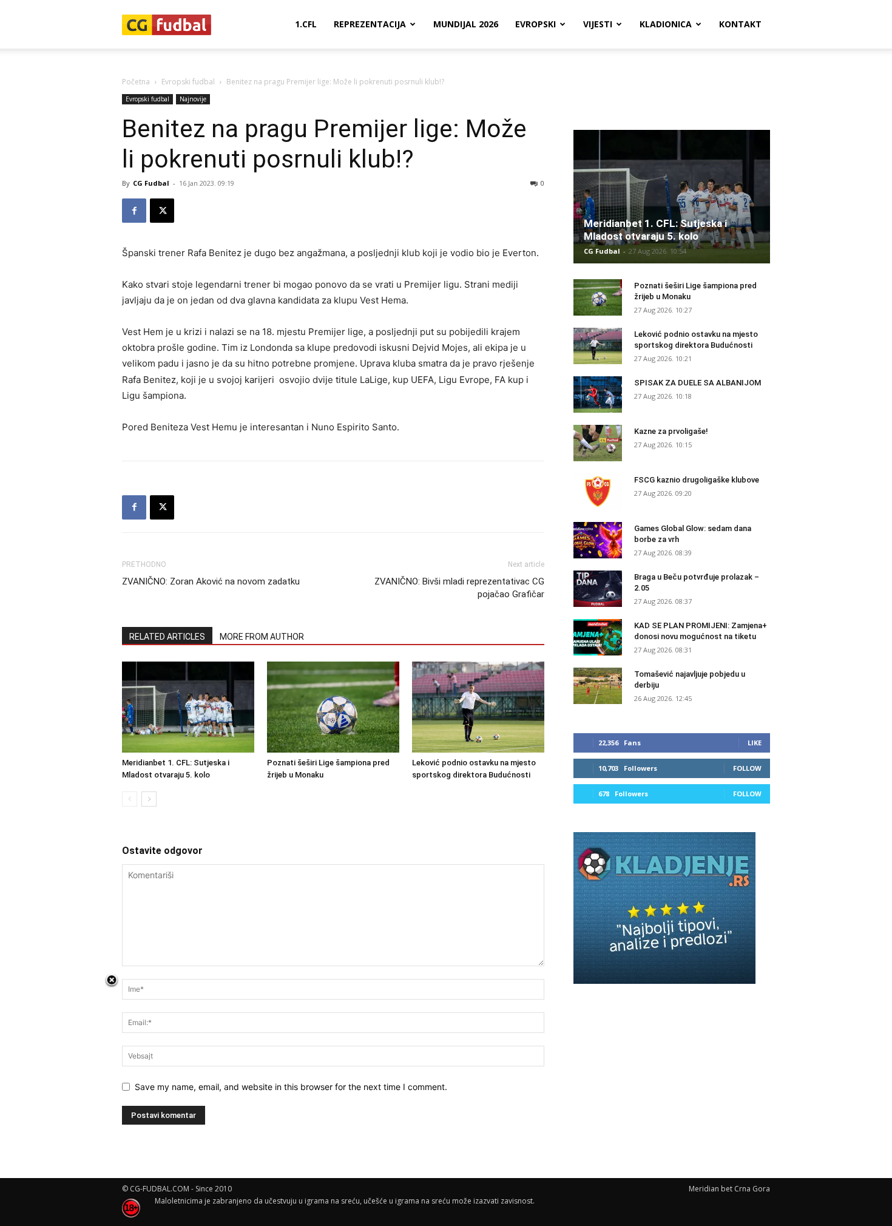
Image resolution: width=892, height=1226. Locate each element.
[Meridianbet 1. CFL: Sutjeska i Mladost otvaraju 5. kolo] (188, 707)
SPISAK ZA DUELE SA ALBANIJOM (697, 382)
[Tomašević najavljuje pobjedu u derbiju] (597, 686)
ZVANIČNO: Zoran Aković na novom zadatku (211, 581)
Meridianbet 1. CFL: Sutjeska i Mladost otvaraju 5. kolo (655, 229)
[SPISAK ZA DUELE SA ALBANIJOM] (597, 394)
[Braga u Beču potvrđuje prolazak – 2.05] (597, 589)
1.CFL (306, 24)
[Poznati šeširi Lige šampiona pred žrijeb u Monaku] (333, 707)
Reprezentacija (370, 24)
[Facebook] (134, 210)
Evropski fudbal (188, 81)
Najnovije (193, 99)
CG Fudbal (151, 183)
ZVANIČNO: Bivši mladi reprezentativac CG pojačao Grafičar (459, 588)
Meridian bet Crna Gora (729, 1189)
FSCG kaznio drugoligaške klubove (696, 479)
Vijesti (597, 24)
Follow (747, 768)
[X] (162, 210)
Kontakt (740, 24)
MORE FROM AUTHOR (262, 637)
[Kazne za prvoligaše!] (597, 443)
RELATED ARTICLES (167, 637)
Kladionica (666, 24)
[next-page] (149, 799)
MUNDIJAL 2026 (465, 24)
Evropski (535, 24)
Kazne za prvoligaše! (671, 431)
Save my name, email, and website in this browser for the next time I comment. (291, 1087)
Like (755, 742)
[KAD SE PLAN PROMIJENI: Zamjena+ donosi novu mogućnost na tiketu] (597, 637)
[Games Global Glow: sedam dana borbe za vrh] (597, 540)
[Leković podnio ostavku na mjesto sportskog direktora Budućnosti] (478, 707)
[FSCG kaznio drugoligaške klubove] (597, 491)
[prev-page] (129, 799)
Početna (136, 81)
